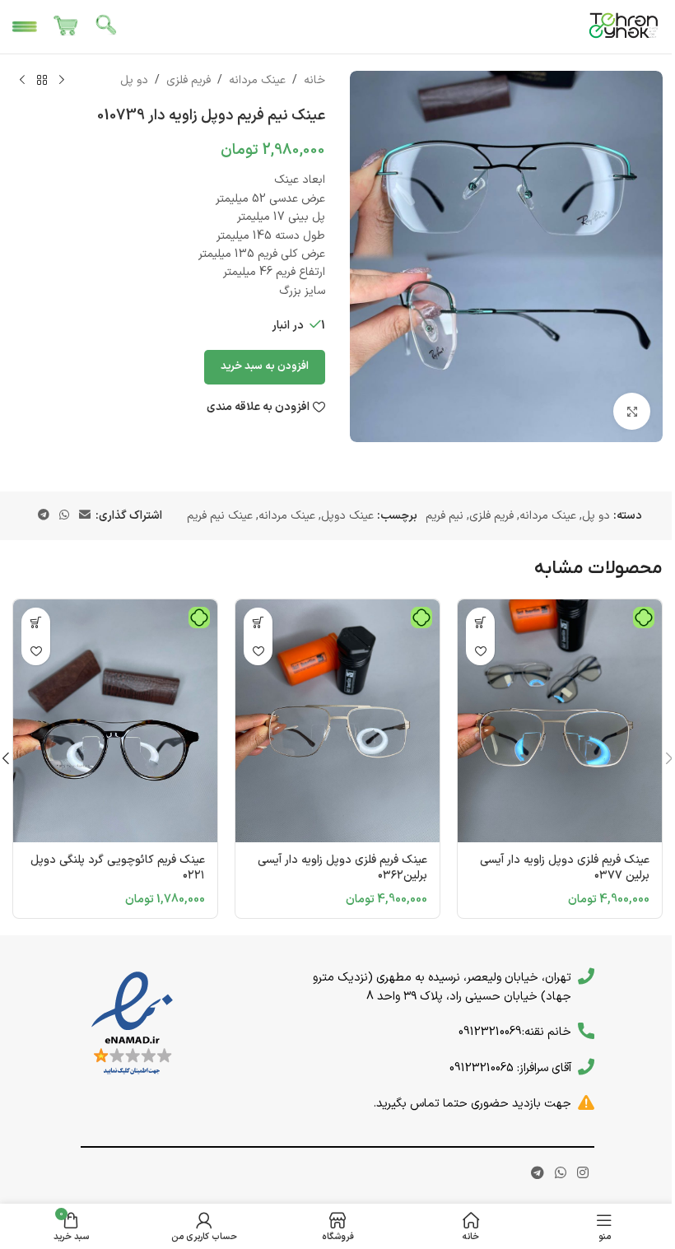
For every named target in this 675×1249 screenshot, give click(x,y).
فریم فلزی (188, 80)
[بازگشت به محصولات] (42, 81)
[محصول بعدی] (22, 81)
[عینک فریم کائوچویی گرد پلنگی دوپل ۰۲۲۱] (115, 720)
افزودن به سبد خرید (265, 366)
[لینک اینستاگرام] (583, 1173)
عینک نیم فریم (220, 515)
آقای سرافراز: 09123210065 (510, 1068)
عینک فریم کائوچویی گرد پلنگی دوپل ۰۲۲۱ (117, 868)
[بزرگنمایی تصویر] (631, 411)
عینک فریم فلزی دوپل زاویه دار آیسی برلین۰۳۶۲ (342, 868)
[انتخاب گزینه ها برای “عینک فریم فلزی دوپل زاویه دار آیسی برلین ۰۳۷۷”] (480, 622)
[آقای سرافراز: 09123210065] (586, 1067)
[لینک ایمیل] (84, 516)
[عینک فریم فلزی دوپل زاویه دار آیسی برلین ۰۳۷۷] (560, 720)
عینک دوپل (347, 515)
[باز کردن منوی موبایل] (24, 27)
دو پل (134, 80)
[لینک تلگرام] (43, 516)
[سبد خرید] (65, 27)
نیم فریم (444, 515)
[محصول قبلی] (62, 81)
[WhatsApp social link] (64, 516)
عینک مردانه (257, 80)
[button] (258, 622)
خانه (314, 80)
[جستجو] (107, 27)
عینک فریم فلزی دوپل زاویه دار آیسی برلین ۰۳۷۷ (564, 868)
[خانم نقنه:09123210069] (586, 1031)
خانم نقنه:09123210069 (515, 1032)
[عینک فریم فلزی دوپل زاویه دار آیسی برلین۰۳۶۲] (337, 720)
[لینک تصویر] (132, 1023)
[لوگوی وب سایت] (624, 26)
